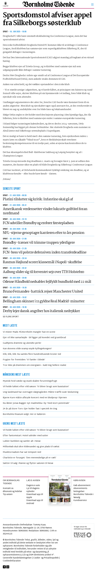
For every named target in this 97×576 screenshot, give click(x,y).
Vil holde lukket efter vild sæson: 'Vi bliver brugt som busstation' (36, 387)
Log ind (5, 6)
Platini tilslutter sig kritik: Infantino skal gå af (38, 199)
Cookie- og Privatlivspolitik (46, 558)
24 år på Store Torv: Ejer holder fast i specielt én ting (30, 409)
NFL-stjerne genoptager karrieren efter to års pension (43, 233)
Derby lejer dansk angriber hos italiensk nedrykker (41, 311)
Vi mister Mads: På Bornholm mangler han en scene (29, 332)
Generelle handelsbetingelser (17, 558)
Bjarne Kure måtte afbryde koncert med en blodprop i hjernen (35, 398)
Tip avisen (8, 494)
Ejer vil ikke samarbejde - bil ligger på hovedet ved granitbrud (34, 338)
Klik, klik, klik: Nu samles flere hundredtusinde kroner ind (32, 354)
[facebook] (4, 567)
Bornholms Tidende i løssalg (83, 496)
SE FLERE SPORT (11, 317)
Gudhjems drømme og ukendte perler (22, 343)
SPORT (5, 31)
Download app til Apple (34, 496)
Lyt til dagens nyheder (32, 490)
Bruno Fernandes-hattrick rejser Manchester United (43, 291)
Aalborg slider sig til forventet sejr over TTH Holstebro (43, 272)
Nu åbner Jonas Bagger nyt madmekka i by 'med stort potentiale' (36, 403)
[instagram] (7, 567)
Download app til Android (34, 502)
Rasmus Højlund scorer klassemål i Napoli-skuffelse (42, 262)
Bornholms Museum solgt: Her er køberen (24, 414)
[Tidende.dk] (48, 4)
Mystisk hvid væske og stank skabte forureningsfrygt (30, 381)
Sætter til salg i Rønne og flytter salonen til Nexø (28, 463)
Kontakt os (8, 488)
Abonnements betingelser (80, 490)
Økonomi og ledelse (12, 491)
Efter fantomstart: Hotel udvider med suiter (25, 436)
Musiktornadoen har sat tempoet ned (22, 452)
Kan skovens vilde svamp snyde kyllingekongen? (27, 349)
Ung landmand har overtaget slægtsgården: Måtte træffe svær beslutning (40, 392)
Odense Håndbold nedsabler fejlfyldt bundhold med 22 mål (47, 282)
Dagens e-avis (33, 485)
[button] (92, 4)
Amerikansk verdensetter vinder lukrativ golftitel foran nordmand (45, 211)
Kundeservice (80, 500)
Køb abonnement (81, 485)
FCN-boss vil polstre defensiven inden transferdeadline (44, 252)
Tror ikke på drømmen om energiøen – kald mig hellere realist (34, 365)
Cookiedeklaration (12, 561)
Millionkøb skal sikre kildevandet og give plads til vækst (31, 447)
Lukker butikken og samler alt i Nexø (21, 441)
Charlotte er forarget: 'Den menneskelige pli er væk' (29, 458)
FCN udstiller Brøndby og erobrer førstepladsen (38, 223)
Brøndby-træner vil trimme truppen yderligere (39, 243)
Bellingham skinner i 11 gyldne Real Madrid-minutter (43, 301)
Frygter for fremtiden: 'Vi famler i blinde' (24, 360)
